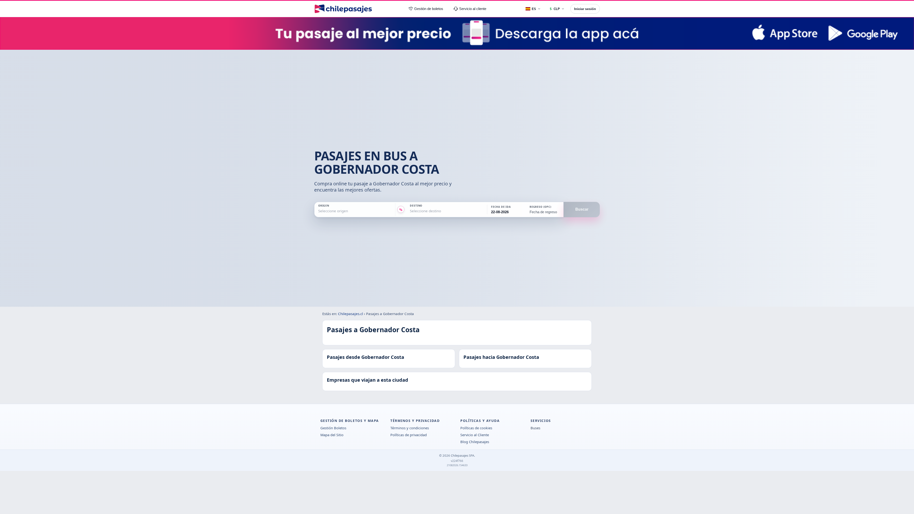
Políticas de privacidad (408, 434)
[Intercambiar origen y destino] (400, 209)
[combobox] (318, 211)
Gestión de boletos (428, 9)
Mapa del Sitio (331, 434)
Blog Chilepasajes (474, 441)
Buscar (581, 210)
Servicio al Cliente (474, 434)
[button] (506, 209)
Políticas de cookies (476, 427)
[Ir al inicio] (343, 9)
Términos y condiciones (409, 427)
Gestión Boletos (333, 427)
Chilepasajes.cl (350, 313)
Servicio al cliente (472, 9)
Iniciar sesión (585, 9)
